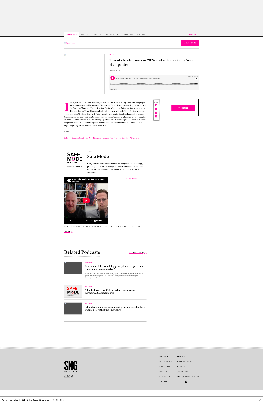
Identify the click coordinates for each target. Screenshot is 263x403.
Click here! (58, 400)
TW (182, 381)
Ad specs (181, 367)
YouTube (68, 231)
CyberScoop (71, 34)
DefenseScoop (112, 34)
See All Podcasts (137, 252)
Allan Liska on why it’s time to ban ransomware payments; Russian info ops (110, 292)
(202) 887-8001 (182, 371)
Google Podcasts (92, 226)
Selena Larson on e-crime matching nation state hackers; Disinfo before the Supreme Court (115, 309)
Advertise (192, 34)
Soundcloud (122, 226)
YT (193, 381)
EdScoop (141, 34)
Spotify (108, 226)
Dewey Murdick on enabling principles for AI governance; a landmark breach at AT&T (115, 268)
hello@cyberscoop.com (188, 376)
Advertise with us (184, 362)
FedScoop (97, 34)
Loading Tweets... (131, 178)
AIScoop (84, 34)
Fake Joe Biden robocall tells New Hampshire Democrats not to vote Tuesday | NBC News (101, 137)
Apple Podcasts (72, 226)
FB (178, 381)
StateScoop (127, 34)
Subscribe (191, 43)
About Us (68, 376)
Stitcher (136, 226)
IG (189, 381)
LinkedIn (186, 381)
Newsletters (182, 357)
